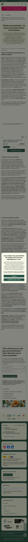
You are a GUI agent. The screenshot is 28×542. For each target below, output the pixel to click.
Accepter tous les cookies (14, 279)
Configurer (14, 276)
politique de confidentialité (18, 269)
